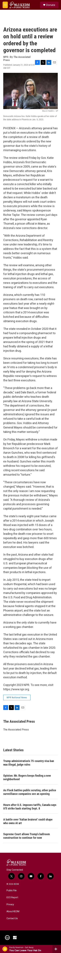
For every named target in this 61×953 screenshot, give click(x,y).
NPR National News (17, 697)
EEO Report (12, 897)
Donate (50, 4)
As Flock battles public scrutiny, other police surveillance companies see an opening (29, 792)
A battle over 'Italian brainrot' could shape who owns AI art (28, 821)
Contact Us (12, 918)
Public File (12, 890)
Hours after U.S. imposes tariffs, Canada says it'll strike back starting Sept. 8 (29, 806)
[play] (5, 949)
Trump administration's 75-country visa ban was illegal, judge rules (28, 762)
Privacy (10, 904)
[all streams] (56, 949)
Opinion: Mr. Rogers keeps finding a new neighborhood (27, 777)
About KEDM (13, 911)
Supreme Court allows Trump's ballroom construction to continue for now (26, 835)
